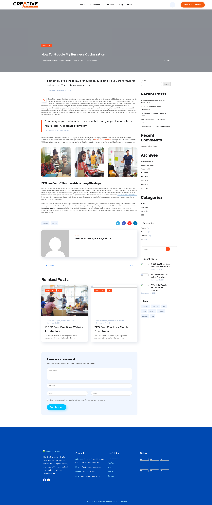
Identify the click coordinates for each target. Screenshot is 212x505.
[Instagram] (48, 480)
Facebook (124, 223)
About (129, 5)
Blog (121, 5)
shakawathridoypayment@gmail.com (57, 60)
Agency (144, 203)
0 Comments (92, 60)
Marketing (47, 45)
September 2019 (147, 165)
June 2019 (144, 177)
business (145, 306)
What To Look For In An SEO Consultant (155, 126)
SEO (59, 290)
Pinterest (129, 223)
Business (144, 207)
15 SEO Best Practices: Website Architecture (64, 329)
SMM (144, 311)
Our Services (94, 5)
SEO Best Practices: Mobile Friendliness (111, 329)
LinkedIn (135, 223)
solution (45, 223)
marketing (155, 306)
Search (143, 81)
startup (54, 223)
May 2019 (144, 180)
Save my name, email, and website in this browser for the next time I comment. (77, 400)
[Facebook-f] (44, 480)
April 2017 (144, 188)
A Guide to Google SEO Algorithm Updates (153, 114)
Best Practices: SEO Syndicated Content (153, 121)
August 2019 (145, 169)
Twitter (118, 223)
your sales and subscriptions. (127, 195)
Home (82, 5)
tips (152, 316)
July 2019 (144, 173)
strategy (145, 316)
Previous (49, 265)
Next (131, 265)
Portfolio (110, 5)
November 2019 (147, 161)
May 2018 (144, 184)
